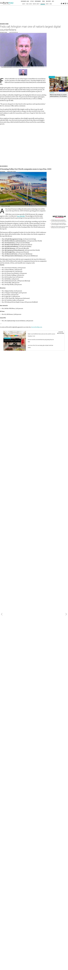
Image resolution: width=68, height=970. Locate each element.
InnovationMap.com (36, 327)
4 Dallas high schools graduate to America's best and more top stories (58, 221)
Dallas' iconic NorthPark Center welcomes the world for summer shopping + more (41, 335)
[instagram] (65, 3)
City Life (32, 1)
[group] (23, 72)
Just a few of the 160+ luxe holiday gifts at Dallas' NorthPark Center (40, 346)
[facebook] (61, 3)
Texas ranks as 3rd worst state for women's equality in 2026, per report (58, 224)
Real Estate (48, 1)
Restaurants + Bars (25, 1)
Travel (43, 1)
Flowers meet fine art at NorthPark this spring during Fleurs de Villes (41, 340)
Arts (53, 1)
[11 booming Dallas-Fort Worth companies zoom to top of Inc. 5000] (23, 189)
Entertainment (38, 1)
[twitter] (63, 3)
